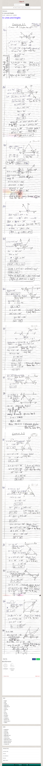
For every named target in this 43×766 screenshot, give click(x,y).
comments (15, 15)
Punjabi (5, 703)
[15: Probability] (5, 665)
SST (5, 710)
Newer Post (6, 676)
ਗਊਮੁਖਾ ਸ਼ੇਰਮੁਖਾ (5, 760)
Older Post (37, 676)
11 (15, 7)
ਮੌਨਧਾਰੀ (4, 753)
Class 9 (21, 2)
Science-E (6, 709)
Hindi (5, 702)
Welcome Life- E (7, 721)
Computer (6, 716)
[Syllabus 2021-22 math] (12, 665)
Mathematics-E (7, 706)
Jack (27, 764)
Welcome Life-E (7, 741)
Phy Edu (5, 713)
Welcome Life (6, 719)
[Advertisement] (21, 687)
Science (5, 708)
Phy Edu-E (6, 715)
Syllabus (5, 722)
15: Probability (5, 668)
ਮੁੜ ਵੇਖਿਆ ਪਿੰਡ (5, 751)
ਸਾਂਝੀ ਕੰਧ (4, 758)
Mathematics (4, 11)
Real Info (20, 764)
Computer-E (6, 718)
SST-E (5, 712)
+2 (13, 7)
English (5, 700)
